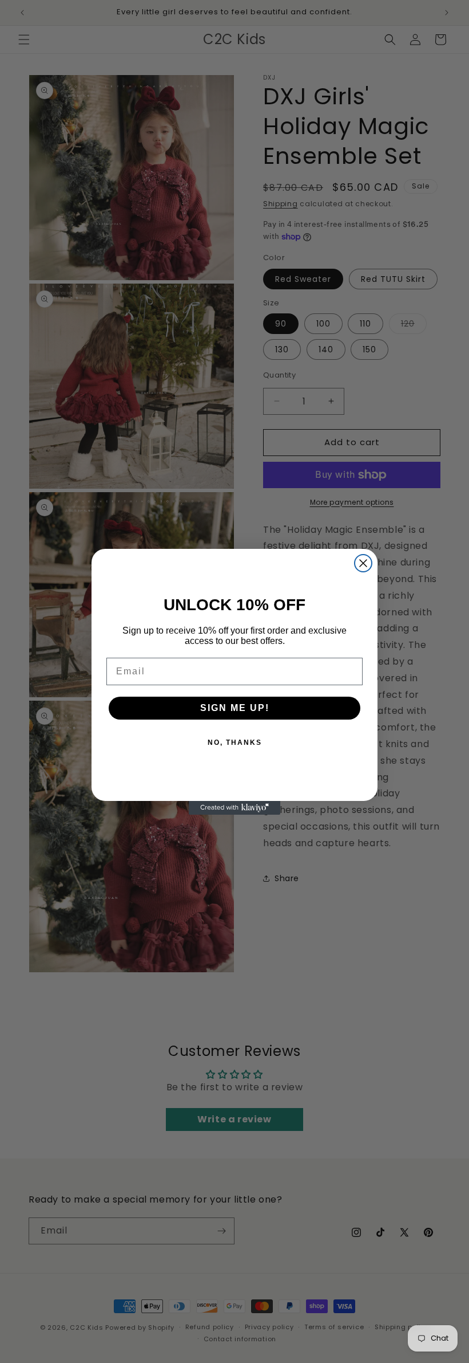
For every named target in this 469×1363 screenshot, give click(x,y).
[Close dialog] (363, 563)
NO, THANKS (235, 743)
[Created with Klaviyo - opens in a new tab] (234, 808)
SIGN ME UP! (234, 708)
